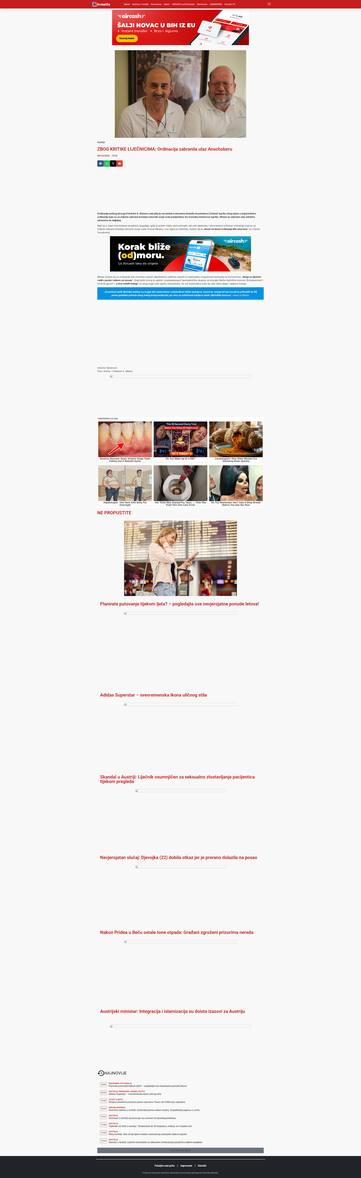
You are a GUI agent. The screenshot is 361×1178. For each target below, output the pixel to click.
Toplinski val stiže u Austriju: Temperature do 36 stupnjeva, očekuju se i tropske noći (150, 1126)
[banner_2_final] (180, 376)
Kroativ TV (230, 4)
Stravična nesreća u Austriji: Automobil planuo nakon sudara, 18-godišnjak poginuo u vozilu (154, 1110)
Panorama (156, 4)
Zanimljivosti (137, 1091)
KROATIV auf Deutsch (183, 4)
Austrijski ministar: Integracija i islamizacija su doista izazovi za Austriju (172, 1011)
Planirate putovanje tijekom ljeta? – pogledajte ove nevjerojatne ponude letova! (179, 604)
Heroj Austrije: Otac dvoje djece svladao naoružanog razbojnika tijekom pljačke (148, 1134)
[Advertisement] (180, 190)
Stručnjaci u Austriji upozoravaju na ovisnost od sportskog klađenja (142, 1118)
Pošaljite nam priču (165, 1165)
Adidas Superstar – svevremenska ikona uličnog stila (153, 695)
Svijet (112, 1099)
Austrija (101, 142)
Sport (167, 4)
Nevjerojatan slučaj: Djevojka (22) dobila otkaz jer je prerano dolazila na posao (178, 857)
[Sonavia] (180, 1026)
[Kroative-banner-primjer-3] (180, 270)
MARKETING (216, 4)
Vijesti (127, 4)
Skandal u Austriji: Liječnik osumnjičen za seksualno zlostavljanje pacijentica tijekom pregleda (177, 779)
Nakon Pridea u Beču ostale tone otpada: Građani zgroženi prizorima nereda (176, 932)
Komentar (202, 4)
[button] (100, 163)
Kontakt (202, 1165)
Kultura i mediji (140, 4)
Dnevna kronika (117, 1107)
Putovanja (126, 1083)
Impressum (186, 1165)
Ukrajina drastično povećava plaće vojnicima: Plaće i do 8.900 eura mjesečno (147, 1102)
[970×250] (180, 44)
